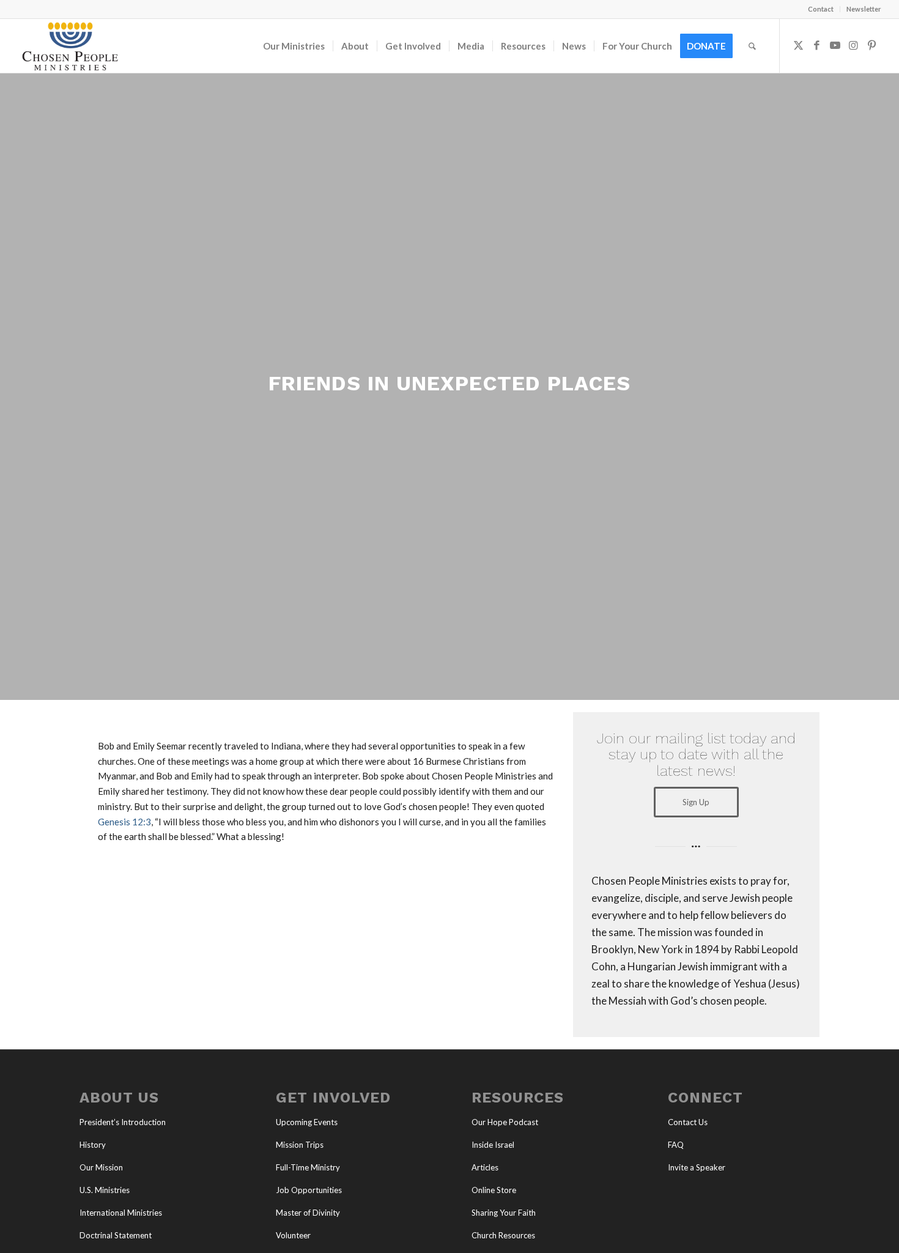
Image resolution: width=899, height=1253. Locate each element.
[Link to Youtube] (835, 45)
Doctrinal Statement (116, 1235)
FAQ (676, 1145)
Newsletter (863, 9)
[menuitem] (821, 9)
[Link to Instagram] (854, 45)
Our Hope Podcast (505, 1122)
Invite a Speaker (696, 1167)
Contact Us (688, 1122)
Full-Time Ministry (308, 1167)
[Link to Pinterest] (872, 45)
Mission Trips (300, 1145)
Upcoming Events (307, 1122)
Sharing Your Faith (504, 1213)
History (93, 1145)
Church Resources (503, 1235)
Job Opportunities (309, 1190)
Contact (821, 9)
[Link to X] (799, 45)
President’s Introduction (123, 1122)
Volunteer (293, 1235)
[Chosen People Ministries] (70, 46)
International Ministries (121, 1213)
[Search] (752, 46)
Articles (485, 1167)
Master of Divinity (308, 1213)
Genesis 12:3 (124, 821)
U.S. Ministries (105, 1190)
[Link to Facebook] (817, 45)
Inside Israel (493, 1145)
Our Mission (101, 1167)
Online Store (494, 1190)
